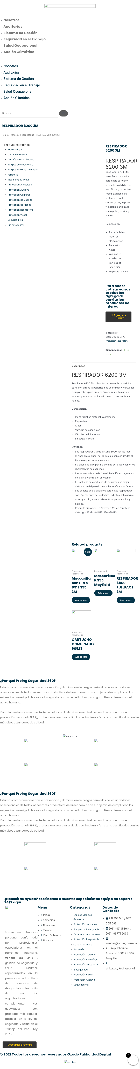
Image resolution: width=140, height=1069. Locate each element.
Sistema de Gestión (20, 32)
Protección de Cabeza (20, 199)
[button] (70, 61)
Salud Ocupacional (20, 45)
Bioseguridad (15, 149)
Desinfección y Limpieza (21, 159)
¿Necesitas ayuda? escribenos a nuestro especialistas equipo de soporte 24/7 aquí (68, 900)
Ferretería (13, 174)
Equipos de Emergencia (20, 164)
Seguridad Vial (15, 219)
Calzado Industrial (17, 154)
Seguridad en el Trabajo (24, 39)
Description (78, 366)
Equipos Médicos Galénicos (23, 169)
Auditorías (12, 26)
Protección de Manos (19, 204)
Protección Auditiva (18, 189)
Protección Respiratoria (22, 135)
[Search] (63, 113)
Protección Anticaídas (20, 184)
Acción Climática (18, 51)
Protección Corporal (19, 194)
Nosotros (11, 20)
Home (5, 135)
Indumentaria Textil (18, 179)
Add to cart (81, 600)
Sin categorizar (16, 225)
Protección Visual (17, 214)
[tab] (78, 366)
